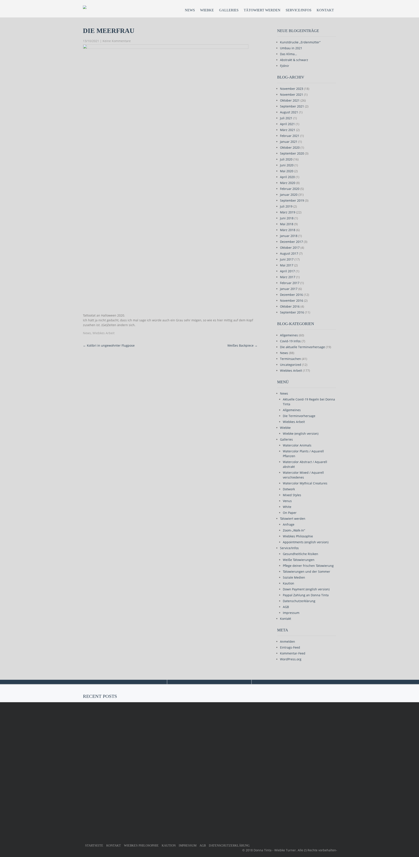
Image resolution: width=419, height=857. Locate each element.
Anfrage (288, 524)
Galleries (229, 10)
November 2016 (291, 300)
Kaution (288, 583)
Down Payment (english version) (306, 589)
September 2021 (292, 106)
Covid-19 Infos (290, 341)
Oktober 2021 (290, 100)
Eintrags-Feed (290, 647)
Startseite (94, 845)
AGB (286, 607)
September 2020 (292, 153)
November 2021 (291, 94)
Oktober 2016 (290, 306)
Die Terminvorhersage (299, 416)
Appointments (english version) (305, 542)
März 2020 (287, 183)
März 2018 (287, 230)
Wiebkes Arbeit (104, 333)
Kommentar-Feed (292, 653)
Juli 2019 (286, 206)
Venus (287, 501)
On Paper (290, 513)
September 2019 (292, 200)
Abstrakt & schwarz (294, 60)
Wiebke (207, 10)
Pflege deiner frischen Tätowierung (308, 566)
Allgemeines (289, 335)
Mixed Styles (292, 495)
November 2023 (291, 89)
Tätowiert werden (262, 10)
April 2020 (287, 177)
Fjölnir (284, 66)
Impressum (291, 613)
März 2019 (287, 212)
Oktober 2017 (290, 247)
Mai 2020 (286, 171)
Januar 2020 (288, 195)
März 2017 (287, 277)
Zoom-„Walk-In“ (294, 530)
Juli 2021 (286, 118)
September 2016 (292, 312)
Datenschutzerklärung (299, 601)
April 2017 (287, 271)
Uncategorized (290, 365)
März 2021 (287, 130)
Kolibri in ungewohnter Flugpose (109, 345)
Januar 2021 (288, 142)
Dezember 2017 (291, 242)
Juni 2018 (287, 218)
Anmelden (287, 641)
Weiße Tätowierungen (298, 560)
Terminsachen (290, 359)
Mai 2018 (286, 224)
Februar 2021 (289, 136)
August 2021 (289, 112)
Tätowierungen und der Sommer (306, 571)
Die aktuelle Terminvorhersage (302, 347)
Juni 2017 (287, 259)
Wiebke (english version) (300, 433)
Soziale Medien (294, 577)
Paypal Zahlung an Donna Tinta (306, 595)
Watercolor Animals (297, 445)
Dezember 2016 (291, 295)
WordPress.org (290, 659)
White (287, 507)
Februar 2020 (289, 189)
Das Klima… (288, 54)
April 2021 (287, 124)
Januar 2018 (288, 236)
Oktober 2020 (290, 147)
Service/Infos (298, 10)
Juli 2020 (286, 159)
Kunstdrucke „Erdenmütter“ (300, 42)
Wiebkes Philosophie (298, 536)
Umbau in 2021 (291, 48)
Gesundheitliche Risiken (300, 554)
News (190, 10)
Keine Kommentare (117, 41)
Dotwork (289, 489)
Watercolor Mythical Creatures (305, 483)
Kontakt (325, 10)
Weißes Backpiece (242, 345)
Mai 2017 (286, 265)
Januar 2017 (288, 289)
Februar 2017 (289, 283)
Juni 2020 (287, 165)
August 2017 (289, 253)
